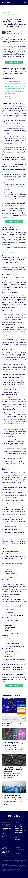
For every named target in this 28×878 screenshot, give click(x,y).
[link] (14, 816)
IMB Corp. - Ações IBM (19, 836)
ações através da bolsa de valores (17, 186)
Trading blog (17, 9)
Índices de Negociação (5, 836)
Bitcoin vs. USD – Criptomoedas (19, 827)
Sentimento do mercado (5, 832)
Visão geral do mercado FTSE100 (6, 852)
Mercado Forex (6, 336)
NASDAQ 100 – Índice (20, 830)
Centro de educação (7, 9)
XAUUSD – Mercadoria (18, 840)
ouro (13, 299)
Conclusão (8, 98)
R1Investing (5, 543)
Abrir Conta (14, 685)
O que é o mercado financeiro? (13, 81)
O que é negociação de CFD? (7, 829)
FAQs (6, 100)
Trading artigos (6, 12)
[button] (24, 2)
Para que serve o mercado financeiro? (15, 86)
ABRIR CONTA (14, 62)
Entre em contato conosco (19, 850)
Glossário (17, 853)
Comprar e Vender (6, 839)
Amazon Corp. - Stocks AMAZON (19, 833)
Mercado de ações (8, 252)
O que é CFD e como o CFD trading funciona (7, 855)
